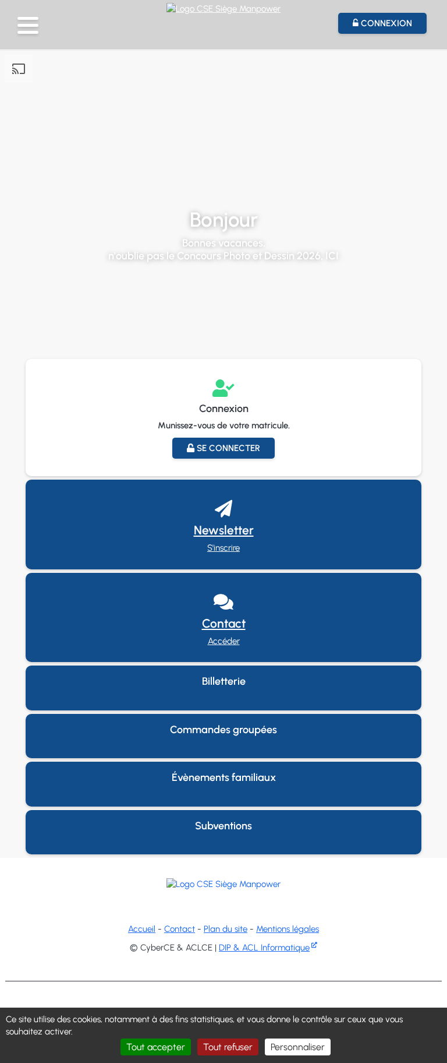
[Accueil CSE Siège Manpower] (223, 7)
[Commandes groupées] (223, 752)
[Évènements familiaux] (223, 800)
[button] (27, 25)
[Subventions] (223, 848)
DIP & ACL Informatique (264, 947)
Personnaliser (298, 1047)
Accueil (141, 929)
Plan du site (225, 929)
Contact (179, 929)
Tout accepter (155, 1047)
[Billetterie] (223, 704)
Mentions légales (287, 929)
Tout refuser (228, 1047)
